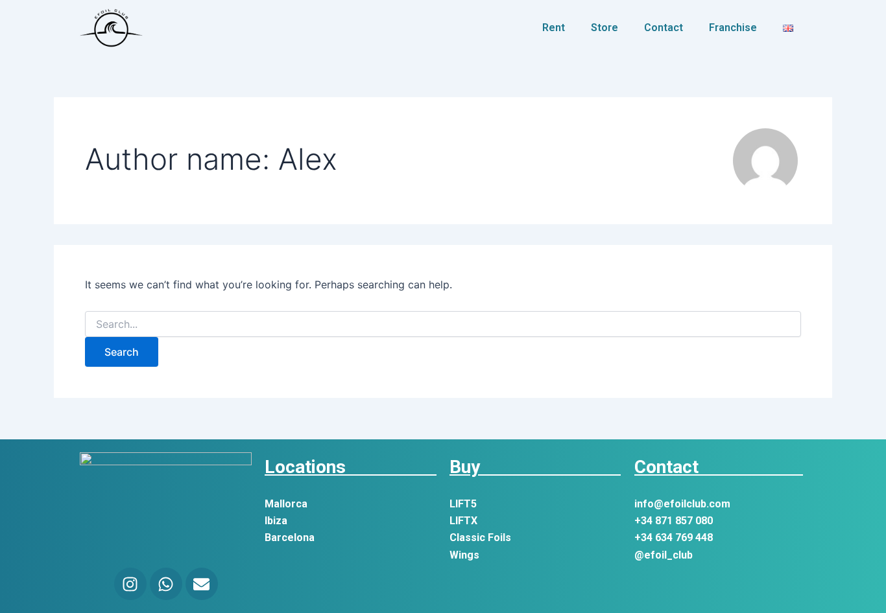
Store (604, 27)
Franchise (733, 27)
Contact (663, 27)
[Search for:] (443, 324)
